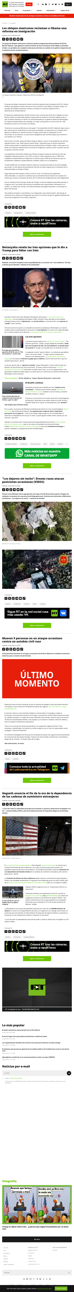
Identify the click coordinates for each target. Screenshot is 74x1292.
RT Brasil (19, 1285)
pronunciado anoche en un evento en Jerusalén (45, 332)
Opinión (39, 10)
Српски (55, 1285)
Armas (8, 604)
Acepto (13, 1078)
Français (47, 1285)
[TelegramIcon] (52, 4)
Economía (17, 937)
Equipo (30, 1256)
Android (55, 1250)
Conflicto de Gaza (11, 444)
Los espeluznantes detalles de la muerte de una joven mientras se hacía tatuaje (31, 1043)
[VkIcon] (42, 4)
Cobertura (31, 1259)
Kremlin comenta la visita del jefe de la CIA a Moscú (21, 1030)
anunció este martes (48, 865)
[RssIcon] (46, 1279)
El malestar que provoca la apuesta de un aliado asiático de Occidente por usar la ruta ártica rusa (35, 1050)
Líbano (60, 444)
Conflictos (24, 444)
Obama (8, 213)
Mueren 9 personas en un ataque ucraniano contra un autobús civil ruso (37, 16)
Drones (26, 604)
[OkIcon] (59, 4)
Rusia (34, 604)
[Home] (5, 4)
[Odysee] (30, 1279)
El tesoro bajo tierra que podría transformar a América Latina (24, 1036)
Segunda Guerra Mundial (33, 896)
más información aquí (44, 1288)
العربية (26, 1285)
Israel (52, 444)
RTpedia (5, 1262)
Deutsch (33, 1285)
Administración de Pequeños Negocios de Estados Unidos (27, 883)
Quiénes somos (32, 1250)
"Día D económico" (11, 378)
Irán (45, 444)
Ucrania (43, 604)
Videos (5, 1256)
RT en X (37, 1239)
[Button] (38, 4)
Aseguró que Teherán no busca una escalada (25, 426)
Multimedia (50, 10)
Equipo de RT (65, 10)
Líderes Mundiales (8, 1264)
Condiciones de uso (33, 1264)
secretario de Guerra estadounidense (18, 865)
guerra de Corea (51, 896)
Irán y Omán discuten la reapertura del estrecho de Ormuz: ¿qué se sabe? (12, 398)
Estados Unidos (30, 213)
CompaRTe (11, 1285)
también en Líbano (35, 392)
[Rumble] (46, 4)
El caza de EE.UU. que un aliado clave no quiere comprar (10, 902)
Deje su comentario (37, 234)
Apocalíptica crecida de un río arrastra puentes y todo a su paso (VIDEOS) (28, 1057)
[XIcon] (49, 4)
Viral (16, 10)
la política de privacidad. (15, 1078)
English (41, 1285)
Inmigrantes (18, 213)
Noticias (7, 10)
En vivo (29, 4)
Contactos (31, 1253)
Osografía (9, 1181)
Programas (26, 10)
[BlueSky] (55, 4)
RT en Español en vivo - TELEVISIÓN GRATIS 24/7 (22, 1009)
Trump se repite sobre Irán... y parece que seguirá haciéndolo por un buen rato (35, 1227)
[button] (37, 569)
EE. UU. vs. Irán (35, 444)
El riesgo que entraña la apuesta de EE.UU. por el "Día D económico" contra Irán (12, 352)
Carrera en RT (32, 1261)
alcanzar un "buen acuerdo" (55, 341)
